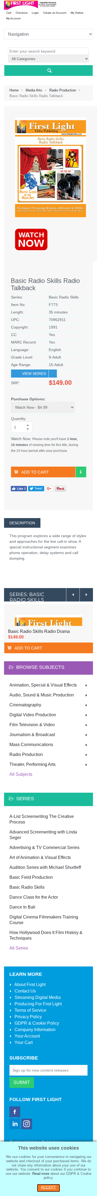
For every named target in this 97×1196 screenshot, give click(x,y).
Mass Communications (31, 744)
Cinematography (25, 705)
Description (22, 523)
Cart (8, 12)
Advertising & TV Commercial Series (44, 847)
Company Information (34, 1029)
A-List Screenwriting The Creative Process (41, 819)
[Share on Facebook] (19, 488)
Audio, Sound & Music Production (41, 695)
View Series (34, 373)
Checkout (21, 12)
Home (14, 90)
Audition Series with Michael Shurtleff (45, 867)
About (29, 984)
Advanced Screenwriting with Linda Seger (43, 835)
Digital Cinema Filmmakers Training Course (43, 920)
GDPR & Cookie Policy (36, 1023)
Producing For (37, 1004)
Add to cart (35, 472)
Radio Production (62, 90)
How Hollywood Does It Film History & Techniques (45, 935)
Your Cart (23, 1042)
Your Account (26, 1036)
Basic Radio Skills (26, 887)
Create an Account (54, 12)
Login (35, 12)
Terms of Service (29, 1010)
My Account (13, 18)
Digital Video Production (32, 715)
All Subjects (20, 774)
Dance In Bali (22, 907)
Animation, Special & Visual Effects (43, 685)
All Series (18, 948)
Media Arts (34, 90)
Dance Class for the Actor (33, 897)
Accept (48, 1187)
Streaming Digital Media (37, 997)
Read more (40, 1174)
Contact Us (24, 991)
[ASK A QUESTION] (80, 472)
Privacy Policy (27, 1016)
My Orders (77, 12)
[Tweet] (36, 488)
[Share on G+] (49, 488)
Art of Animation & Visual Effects (40, 857)
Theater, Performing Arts (32, 764)
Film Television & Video (32, 724)
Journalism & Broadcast (32, 734)
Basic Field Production (31, 877)
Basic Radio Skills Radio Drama (39, 631)
